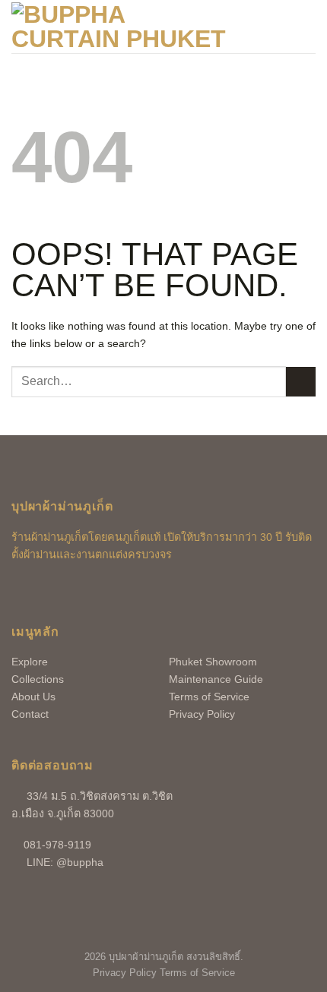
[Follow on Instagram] (48, 590)
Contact (30, 714)
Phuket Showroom (213, 662)
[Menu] (306, 26)
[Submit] (301, 381)
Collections (37, 679)
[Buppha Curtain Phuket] (120, 26)
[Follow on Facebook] (23, 590)
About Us (33, 696)
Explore (29, 662)
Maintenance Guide (216, 679)
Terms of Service (209, 696)
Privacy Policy (202, 714)
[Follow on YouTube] (72, 590)
